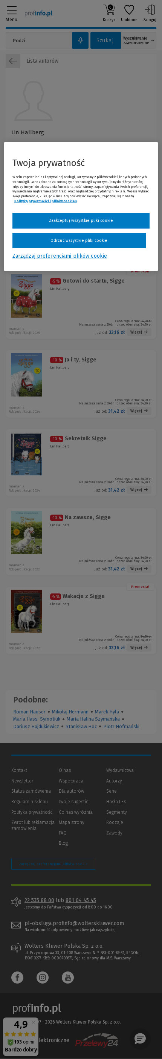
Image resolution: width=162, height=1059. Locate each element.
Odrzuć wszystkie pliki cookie (78, 240)
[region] (81, 206)
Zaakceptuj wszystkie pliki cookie (81, 220)
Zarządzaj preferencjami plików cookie (59, 256)
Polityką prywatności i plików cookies (45, 201)
